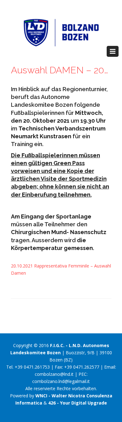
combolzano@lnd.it (54, 374)
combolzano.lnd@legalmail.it (61, 381)
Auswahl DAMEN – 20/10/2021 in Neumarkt (61, 70)
